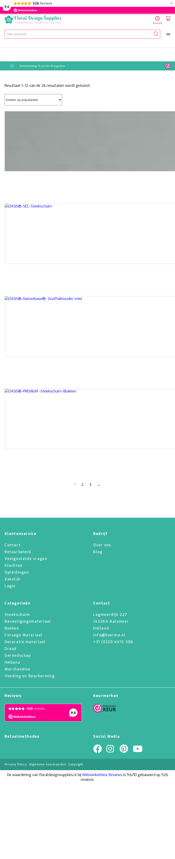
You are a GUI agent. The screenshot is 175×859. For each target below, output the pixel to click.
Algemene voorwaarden (47, 764)
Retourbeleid (18, 551)
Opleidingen (17, 572)
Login (10, 586)
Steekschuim (17, 614)
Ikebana (12, 662)
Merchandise (18, 669)
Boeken (12, 628)
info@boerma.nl (109, 635)
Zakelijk (13, 579)
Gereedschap (18, 655)
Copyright (75, 764)
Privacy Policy (16, 764)
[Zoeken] (156, 34)
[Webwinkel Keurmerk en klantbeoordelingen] (167, 66)
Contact (13, 545)
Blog (97, 551)
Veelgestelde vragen (26, 558)
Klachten (14, 565)
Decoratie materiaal (25, 641)
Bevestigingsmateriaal (28, 621)
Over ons (102, 545)
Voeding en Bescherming (29, 676)
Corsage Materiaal (23, 635)
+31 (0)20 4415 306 (113, 641)
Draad (11, 648)
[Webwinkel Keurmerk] (104, 709)
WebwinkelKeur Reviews (102, 774)
